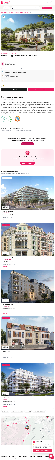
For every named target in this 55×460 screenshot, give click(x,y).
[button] (27, 427)
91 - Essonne (11, 12)
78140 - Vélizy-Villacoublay (39, 411)
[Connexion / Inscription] (48, 2)
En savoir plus (23, 458)
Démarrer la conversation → (42, 450)
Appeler (15, 89)
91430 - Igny (28, 411)
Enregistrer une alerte (40, 89)
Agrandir (50, 417)
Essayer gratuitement (27, 163)
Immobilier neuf (4, 12)
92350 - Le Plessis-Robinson (17, 411)
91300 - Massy (5, 411)
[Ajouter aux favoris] (3, 17)
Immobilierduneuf (5, 2)
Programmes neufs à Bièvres (21, 12)
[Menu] (52, 2)
